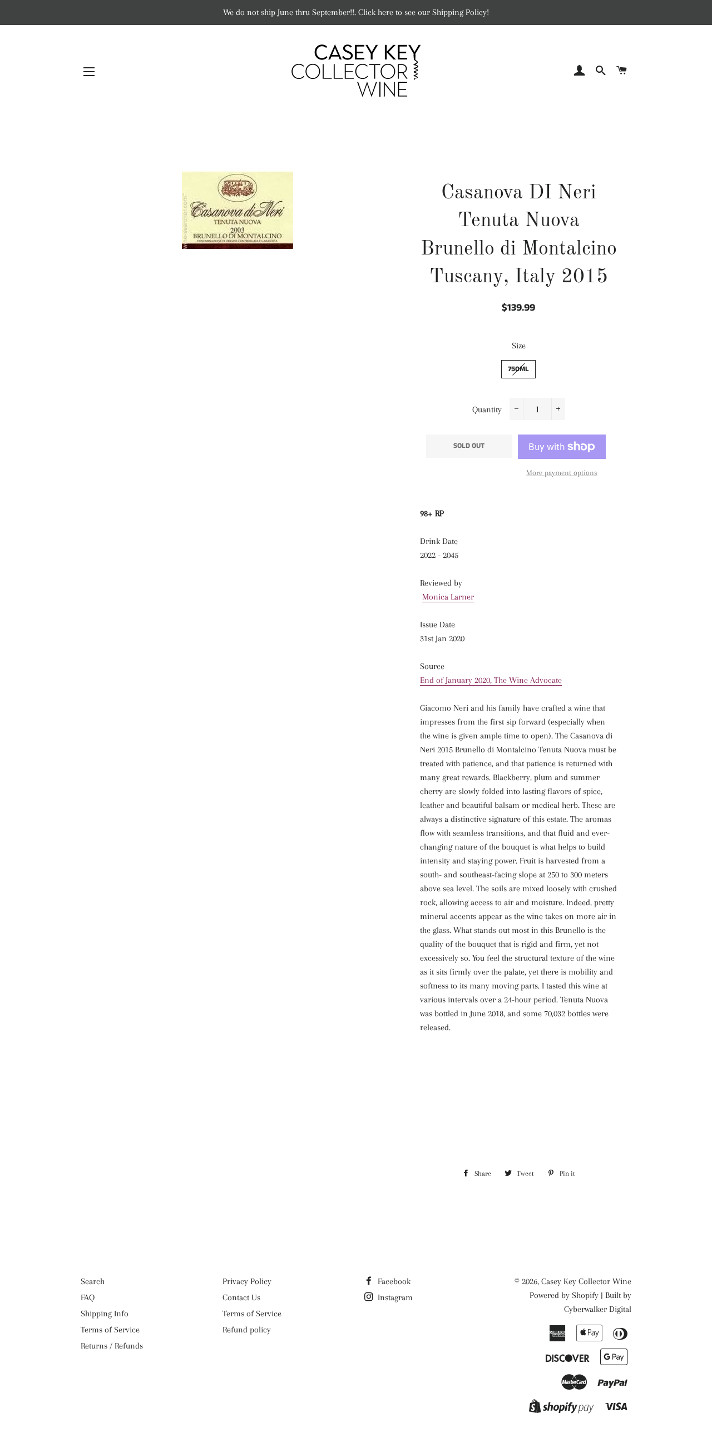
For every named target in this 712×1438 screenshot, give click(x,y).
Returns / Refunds (112, 1346)
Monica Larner (448, 597)
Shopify (585, 1295)
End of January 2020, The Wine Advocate (491, 680)
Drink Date (439, 541)
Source (432, 666)
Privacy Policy (246, 1281)
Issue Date (437, 625)
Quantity (487, 410)
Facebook (393, 1281)
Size (519, 346)
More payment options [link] (561, 472)
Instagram (394, 1297)
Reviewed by (441, 583)
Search (93, 1281)
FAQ (88, 1297)
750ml (518, 369)
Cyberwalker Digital (597, 1309)
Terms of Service (110, 1330)
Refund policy (246, 1330)
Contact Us (241, 1297)
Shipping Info (104, 1314)
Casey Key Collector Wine (586, 1281)
